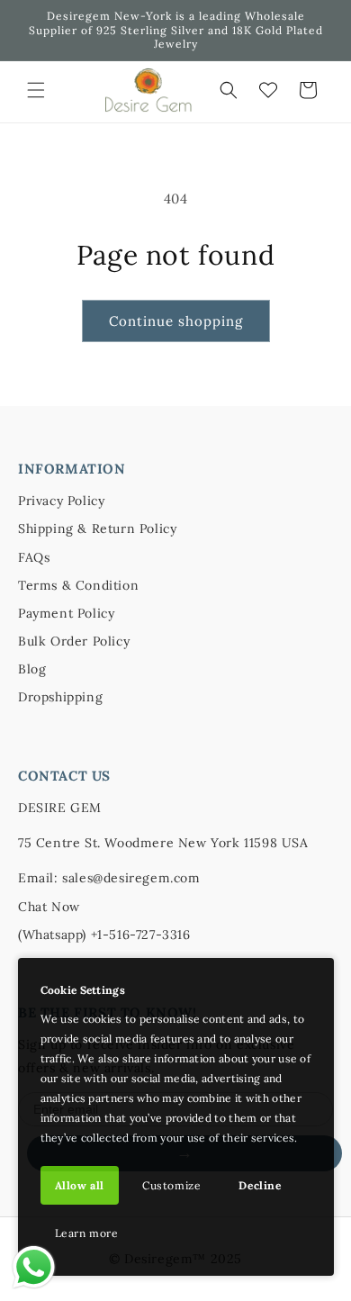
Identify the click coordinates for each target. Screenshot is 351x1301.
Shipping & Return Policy (97, 528)
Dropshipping (60, 697)
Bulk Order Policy (74, 641)
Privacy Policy (61, 500)
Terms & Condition (78, 585)
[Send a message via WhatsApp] (33, 1267)
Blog (32, 669)
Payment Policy (66, 613)
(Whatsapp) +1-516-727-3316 (104, 934)
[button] (36, 90)
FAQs (34, 557)
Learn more (87, 1233)
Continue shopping (176, 321)
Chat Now (49, 907)
